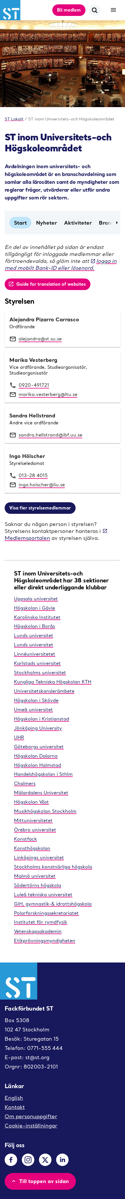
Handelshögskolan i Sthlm (43, 774)
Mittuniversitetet (33, 820)
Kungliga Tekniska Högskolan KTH (52, 682)
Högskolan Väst (31, 802)
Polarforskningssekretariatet (46, 913)
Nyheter (46, 222)
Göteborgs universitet (39, 746)
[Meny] (113, 10)
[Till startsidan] (10, 10)
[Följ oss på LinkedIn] (62, 1159)
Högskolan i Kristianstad (41, 719)
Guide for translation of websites (51, 284)
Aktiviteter (78, 222)
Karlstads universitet (37, 663)
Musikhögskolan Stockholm (45, 811)
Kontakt (15, 1107)
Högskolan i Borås (34, 626)
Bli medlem (69, 10)
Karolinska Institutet (37, 617)
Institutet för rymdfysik (40, 922)
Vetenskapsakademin (38, 931)
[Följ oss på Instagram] (28, 1159)
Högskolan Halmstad (37, 765)
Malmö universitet (35, 876)
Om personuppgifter (31, 1116)
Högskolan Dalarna (36, 756)
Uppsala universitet (36, 599)
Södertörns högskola (37, 885)
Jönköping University (38, 728)
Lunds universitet (33, 635)
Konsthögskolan (32, 848)
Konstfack (25, 839)
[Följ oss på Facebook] (10, 1159)
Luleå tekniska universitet (43, 894)
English (14, 1097)
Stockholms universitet (40, 672)
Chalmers (24, 783)
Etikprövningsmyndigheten (44, 940)
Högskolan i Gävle (34, 608)
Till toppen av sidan (44, 1181)
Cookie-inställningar (31, 1125)
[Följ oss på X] (45, 1159)
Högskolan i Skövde (36, 700)
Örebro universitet (35, 830)
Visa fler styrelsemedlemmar (40, 508)
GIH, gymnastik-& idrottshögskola (53, 904)
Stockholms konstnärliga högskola (53, 867)
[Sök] (95, 10)
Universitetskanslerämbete (44, 691)
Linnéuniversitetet (34, 654)
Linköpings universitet (39, 857)
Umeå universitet (33, 709)
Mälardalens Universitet (41, 792)
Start (20, 222)
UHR (19, 737)
